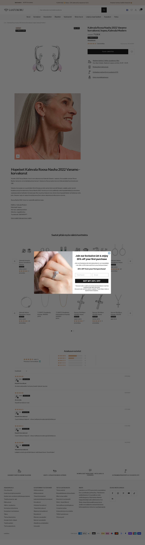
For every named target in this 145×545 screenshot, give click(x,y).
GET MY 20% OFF (92, 281)
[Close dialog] (109, 253)
